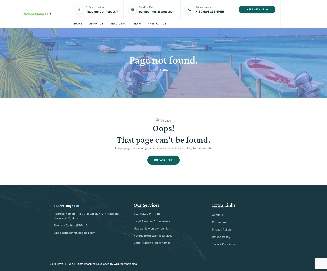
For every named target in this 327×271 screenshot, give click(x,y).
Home (78, 23)
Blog (137, 23)
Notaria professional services (153, 236)
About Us (96, 23)
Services (117, 23)
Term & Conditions (224, 244)
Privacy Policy (221, 229)
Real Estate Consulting (148, 214)
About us (217, 215)
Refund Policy (221, 237)
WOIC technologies (132, 264)
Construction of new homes (152, 243)
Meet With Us (255, 9)
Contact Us (157, 23)
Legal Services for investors (152, 221)
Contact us (219, 222)
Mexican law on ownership (151, 228)
